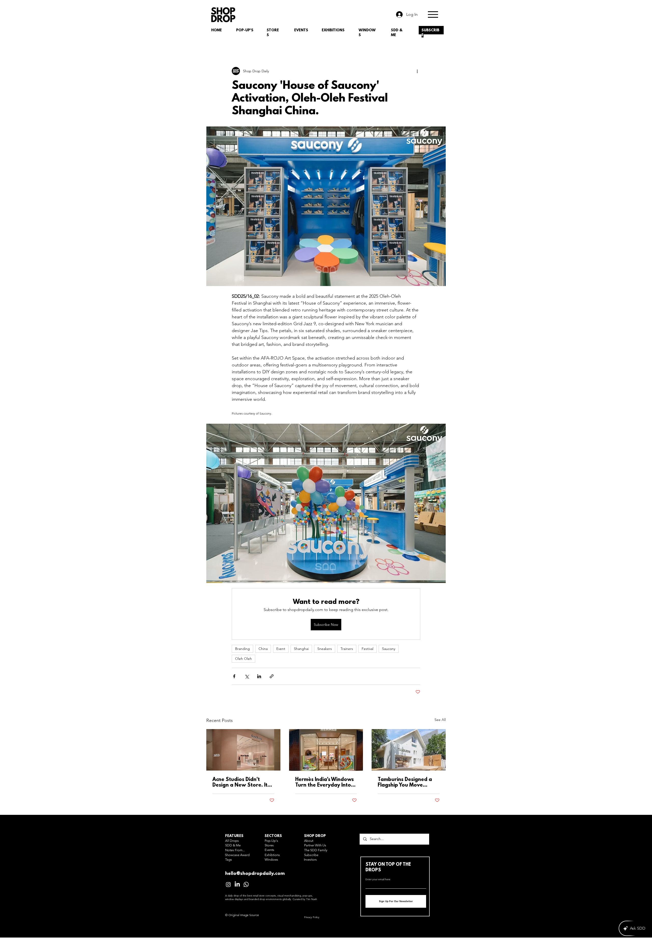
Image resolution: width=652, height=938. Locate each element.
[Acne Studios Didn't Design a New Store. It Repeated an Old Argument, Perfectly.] (243, 750)
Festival (367, 648)
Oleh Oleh (243, 658)
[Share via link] (271, 676)
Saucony (388, 648)
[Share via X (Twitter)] (246, 676)
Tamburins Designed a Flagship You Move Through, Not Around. (405, 782)
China (263, 648)
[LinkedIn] (237, 884)
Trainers (347, 648)
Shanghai (301, 648)
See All (440, 719)
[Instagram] (228, 884)
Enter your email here (377, 879)
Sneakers (324, 648)
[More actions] (417, 71)
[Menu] (433, 14)
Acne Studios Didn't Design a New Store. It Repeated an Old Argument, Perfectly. (239, 782)
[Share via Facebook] (234, 676)
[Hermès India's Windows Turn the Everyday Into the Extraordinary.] (326, 750)
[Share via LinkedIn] (259, 676)
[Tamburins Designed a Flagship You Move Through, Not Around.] (409, 750)
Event (280, 648)
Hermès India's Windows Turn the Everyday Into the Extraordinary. (324, 782)
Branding (242, 648)
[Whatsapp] (246, 884)
